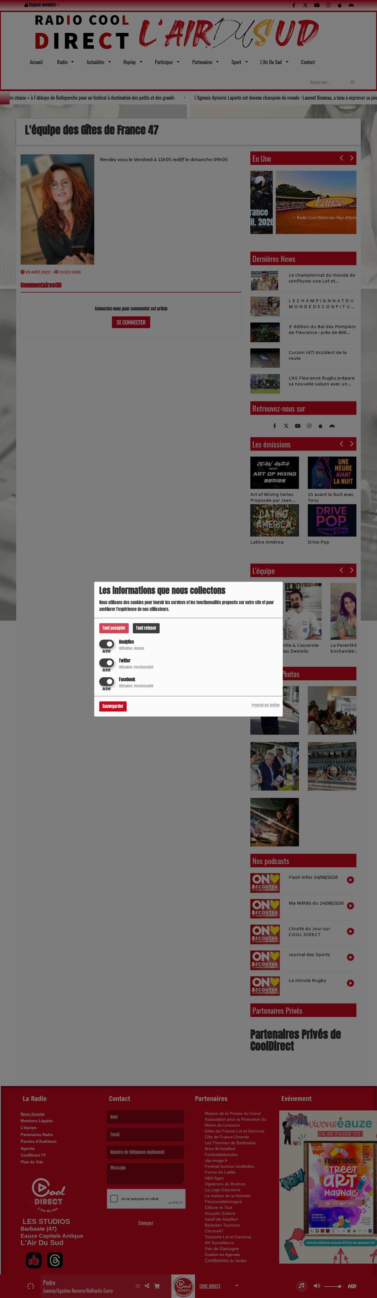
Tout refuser (146, 628)
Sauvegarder (112, 706)
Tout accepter (113, 628)
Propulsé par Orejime (266, 705)
